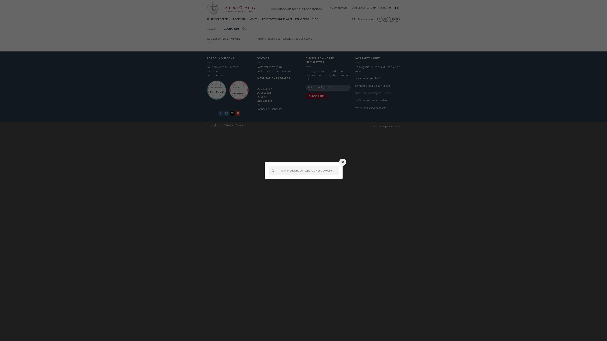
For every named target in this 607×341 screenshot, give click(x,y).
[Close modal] (342, 162)
